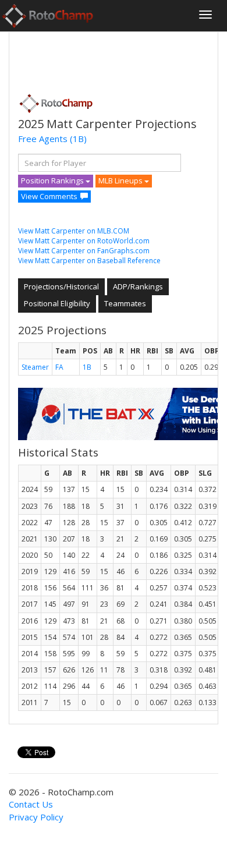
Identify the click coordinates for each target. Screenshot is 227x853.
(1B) (78, 138)
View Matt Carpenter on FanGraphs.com (84, 251)
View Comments (49, 196)
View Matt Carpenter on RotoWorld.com (84, 241)
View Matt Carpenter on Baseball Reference (89, 261)
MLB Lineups (121, 180)
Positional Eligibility (57, 303)
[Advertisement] (111, 59)
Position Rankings (53, 180)
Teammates (125, 303)
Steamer (35, 367)
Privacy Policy (36, 817)
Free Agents (43, 138)
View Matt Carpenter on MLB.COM (73, 231)
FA (59, 367)
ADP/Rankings (138, 286)
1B (87, 367)
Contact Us (31, 804)
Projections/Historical (61, 286)
